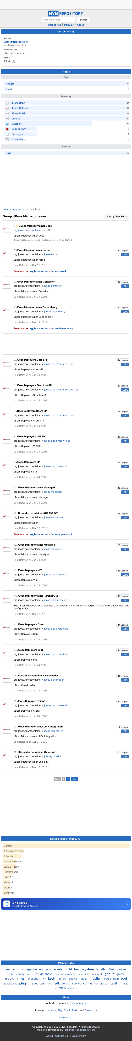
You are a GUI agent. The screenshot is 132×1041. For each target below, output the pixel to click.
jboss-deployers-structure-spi (61, 389)
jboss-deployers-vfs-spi (57, 440)
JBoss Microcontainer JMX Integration (40, 726)
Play (60, 1010)
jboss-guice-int (52, 756)
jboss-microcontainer (56, 600)
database (46, 974)
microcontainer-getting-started (57, 240)
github (110, 974)
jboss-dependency (54, 311)
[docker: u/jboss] (9, 61)
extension (83, 974)
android (19, 969)
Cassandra (91, 1010)
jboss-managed (53, 491)
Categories (54, 24)
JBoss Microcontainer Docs (35, 225)
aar (9, 969)
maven (83, 978)
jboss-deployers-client (56, 705)
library (63, 978)
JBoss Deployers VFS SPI (31, 436)
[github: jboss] (5, 61)
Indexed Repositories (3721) (66, 838)
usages (122, 250)
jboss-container (53, 285)
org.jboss (17, 209)
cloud (11, 974)
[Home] (66, 15)
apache (32, 969)
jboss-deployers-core (56, 628)
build (69, 969)
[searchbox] (58, 19)
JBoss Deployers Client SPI (31, 410)
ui (56, 988)
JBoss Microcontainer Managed (36, 487)
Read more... (66, 1017)
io (18, 978)
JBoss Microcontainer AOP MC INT (37, 513)
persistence (11, 983)
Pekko (75, 1010)
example (70, 974)
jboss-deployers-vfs (55, 574)
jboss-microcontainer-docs (27, 240)
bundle (101, 969)
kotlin (52, 978)
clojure (121, 969)
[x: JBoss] (13, 61)
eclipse (59, 974)
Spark (67, 1010)
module (107, 978)
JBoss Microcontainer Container (35, 281)
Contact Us (61, 1035)
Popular (69, 24)
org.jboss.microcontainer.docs (30, 230)
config (20, 974)
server (66, 983)
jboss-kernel (51, 254)
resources (38, 983)
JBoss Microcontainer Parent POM (37, 595)
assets (58, 969)
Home (6, 209)
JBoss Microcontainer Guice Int (36, 752)
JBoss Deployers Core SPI (31, 359)
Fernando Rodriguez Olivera (79, 1029)
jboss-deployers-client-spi (59, 415)
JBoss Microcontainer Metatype (36, 544)
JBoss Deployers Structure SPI (34, 385)
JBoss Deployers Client (31, 701)
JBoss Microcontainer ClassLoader (37, 675)
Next (74, 779)
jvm (44, 978)
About (80, 24)
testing (116, 983)
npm (116, 978)
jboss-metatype (53, 548)
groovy (10, 978)
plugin (24, 983)
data (36, 974)
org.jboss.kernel (38, 271)
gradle (120, 974)
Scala (53, 1010)
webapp (72, 988)
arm (49, 969)
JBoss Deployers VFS (29, 570)
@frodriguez (79, 1003)
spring (88, 983)
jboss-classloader (54, 679)
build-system (84, 969)
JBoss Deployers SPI (28, 461)
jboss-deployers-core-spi (58, 364)
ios (23, 978)
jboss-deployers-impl (56, 654)
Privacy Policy (78, 1035)
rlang (50, 983)
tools (125, 983)
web (62, 988)
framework (97, 974)
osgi (124, 978)
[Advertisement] (66, 4)
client (112, 969)
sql (96, 983)
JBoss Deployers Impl (30, 649)
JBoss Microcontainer (16, 41)
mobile (95, 978)
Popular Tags (66, 962)
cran (29, 974)
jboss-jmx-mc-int (53, 730)
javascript (33, 978)
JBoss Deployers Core (30, 624)
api (41, 969)
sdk (57, 983)
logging (73, 978)
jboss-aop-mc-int (54, 517)
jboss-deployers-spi (55, 466)
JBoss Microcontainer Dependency (37, 307)
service (77, 983)
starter (104, 983)
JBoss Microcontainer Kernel (33, 250)
